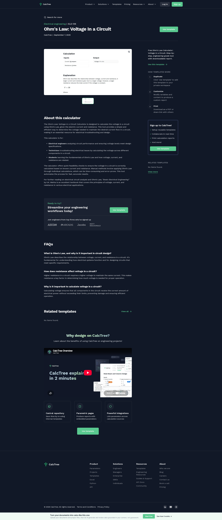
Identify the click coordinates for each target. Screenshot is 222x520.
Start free (149, 516)
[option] (88, 72)
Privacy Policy (103, 507)
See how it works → (164, 516)
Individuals (118, 483)
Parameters (95, 468)
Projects (93, 472)
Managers (117, 472)
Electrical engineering (55, 24)
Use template (169, 29)
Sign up (177, 4)
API (91, 487)
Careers (162, 476)
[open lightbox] (88, 72)
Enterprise (117, 476)
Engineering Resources (141, 473)
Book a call (164, 483)
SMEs (115, 480)
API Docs (140, 482)
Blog (161, 472)
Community (141, 486)
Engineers (117, 468)
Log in (165, 4)
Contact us (164, 480)
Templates (116, 4)
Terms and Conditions (86, 507)
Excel (92, 480)
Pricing (127, 4)
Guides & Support (144, 478)
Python (93, 483)
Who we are (164, 468)
